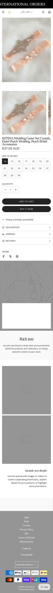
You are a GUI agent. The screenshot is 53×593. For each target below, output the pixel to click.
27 (47, 168)
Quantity (7, 184)
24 (26, 168)
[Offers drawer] (9, 12)
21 (5, 168)
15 (12, 161)
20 (47, 161)
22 (12, 168)
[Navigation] (3, 12)
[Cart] (49, 12)
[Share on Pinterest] (17, 256)
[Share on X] (10, 256)
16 (19, 161)
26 (40, 168)
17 (26, 161)
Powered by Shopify (26, 589)
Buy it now (26, 209)
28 (5, 175)
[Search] (43, 12)
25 (33, 168)
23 (19, 168)
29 (12, 175)
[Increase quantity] (16, 190)
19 (40, 161)
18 (33, 161)
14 (5, 161)
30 (19, 175)
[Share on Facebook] (3, 256)
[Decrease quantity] (5, 190)
